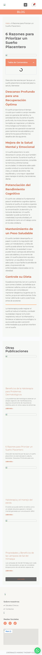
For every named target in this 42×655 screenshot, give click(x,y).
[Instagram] (10, 623)
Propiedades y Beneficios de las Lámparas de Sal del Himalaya (20, 556)
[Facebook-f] (5, 623)
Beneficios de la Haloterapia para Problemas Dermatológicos (19, 391)
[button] (33, 62)
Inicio (8, 23)
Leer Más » (9, 408)
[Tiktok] (15, 623)
